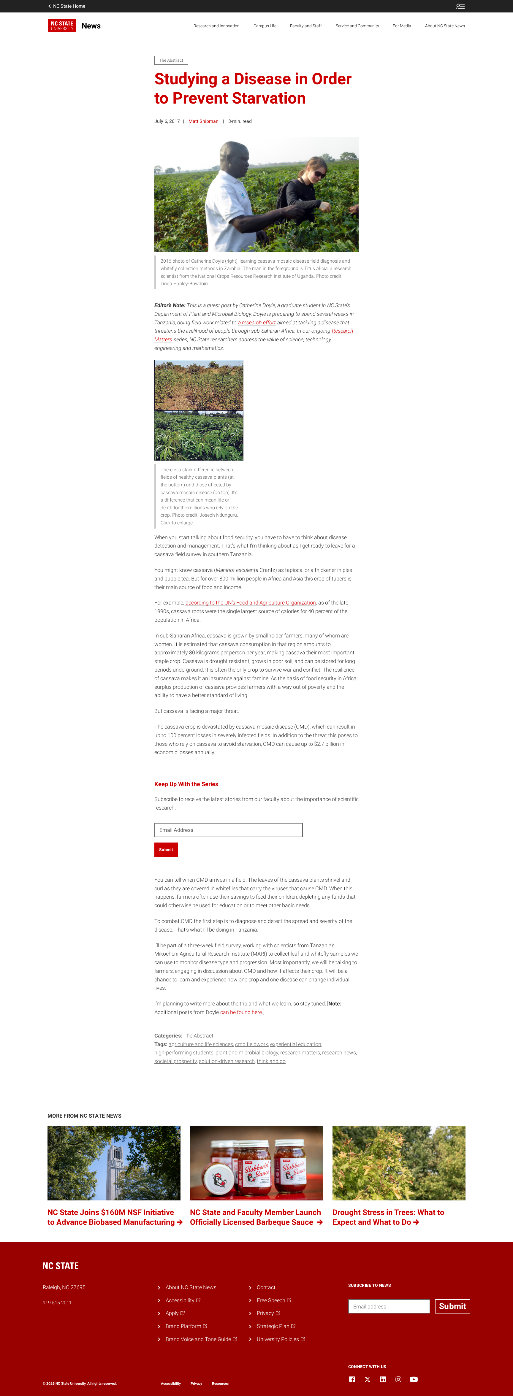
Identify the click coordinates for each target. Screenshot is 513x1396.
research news (339, 1052)
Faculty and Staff (306, 25)
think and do (271, 1061)
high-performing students (183, 1052)
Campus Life (265, 25)
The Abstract (198, 1035)
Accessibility (171, 1383)
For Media (402, 25)
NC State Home (69, 6)
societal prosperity (175, 1061)
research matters (300, 1052)
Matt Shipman (203, 121)
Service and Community (357, 25)
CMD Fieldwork (251, 1044)
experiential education (295, 1044)
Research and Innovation (217, 25)
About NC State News (445, 25)
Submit (166, 849)
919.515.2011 (57, 1302)
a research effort (257, 322)
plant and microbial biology (247, 1052)
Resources (220, 1383)
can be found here (241, 1012)
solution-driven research (227, 1061)
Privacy (196, 1383)
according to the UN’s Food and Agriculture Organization (251, 602)
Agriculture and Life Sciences (201, 1044)
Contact (266, 1287)
